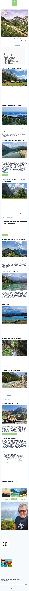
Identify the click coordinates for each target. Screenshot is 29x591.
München (7, 89)
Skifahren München (7, 62)
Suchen (2, 583)
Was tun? (12, 551)
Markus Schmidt (17, 45)
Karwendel (20, 162)
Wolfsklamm (4, 447)
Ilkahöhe (4, 136)
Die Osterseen (6, 56)
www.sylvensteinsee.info (7, 172)
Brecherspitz (5, 267)
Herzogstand (5, 234)
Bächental (3, 166)
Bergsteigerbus (21, 444)
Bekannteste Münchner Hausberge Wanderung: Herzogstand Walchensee (12, 53)
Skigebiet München (6, 476)
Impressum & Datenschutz (5, 580)
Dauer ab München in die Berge (9, 60)
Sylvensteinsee (4, 169)
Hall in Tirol (15, 464)
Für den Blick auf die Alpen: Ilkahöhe (9, 49)
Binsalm (12, 217)
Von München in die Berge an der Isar (10, 58)
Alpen (21, 551)
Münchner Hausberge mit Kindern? (9, 59)
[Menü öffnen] (14, 7)
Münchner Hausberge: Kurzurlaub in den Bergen (11, 61)
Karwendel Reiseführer (19, 465)
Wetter (6, 551)
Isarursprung (9, 395)
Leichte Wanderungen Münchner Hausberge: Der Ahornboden (13, 51)
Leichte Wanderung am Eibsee (8, 55)
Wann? (9, 551)
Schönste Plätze (16, 551)
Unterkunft (24, 551)
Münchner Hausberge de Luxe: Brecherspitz (10, 54)
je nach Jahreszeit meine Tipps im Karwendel (13, 466)
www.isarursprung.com (6, 399)
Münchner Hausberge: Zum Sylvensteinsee (10, 50)
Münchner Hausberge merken (9, 63)
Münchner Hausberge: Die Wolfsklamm (9, 57)
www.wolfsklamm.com (6, 366)
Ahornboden (4, 215)
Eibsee (20, 292)
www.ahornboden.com (6, 216)
